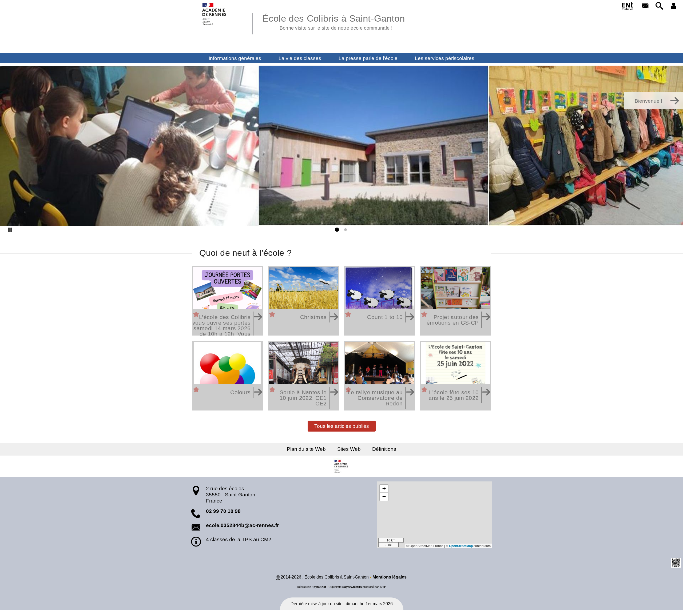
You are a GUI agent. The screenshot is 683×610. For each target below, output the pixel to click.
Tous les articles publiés (341, 426)
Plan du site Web (306, 449)
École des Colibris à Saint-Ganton (333, 21)
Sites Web (349, 449)
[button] (659, 6)
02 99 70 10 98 (223, 511)
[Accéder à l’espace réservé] (673, 6)
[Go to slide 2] (344, 230)
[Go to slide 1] (336, 230)
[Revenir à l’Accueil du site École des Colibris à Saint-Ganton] (214, 14)
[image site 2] (341, 146)
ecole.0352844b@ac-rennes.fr (242, 525)
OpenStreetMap (461, 545)
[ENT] (628, 7)
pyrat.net (319, 586)
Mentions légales (389, 577)
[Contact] (645, 6)
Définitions (384, 449)
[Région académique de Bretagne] (341, 466)
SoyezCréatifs (352, 586)
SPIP (383, 586)
